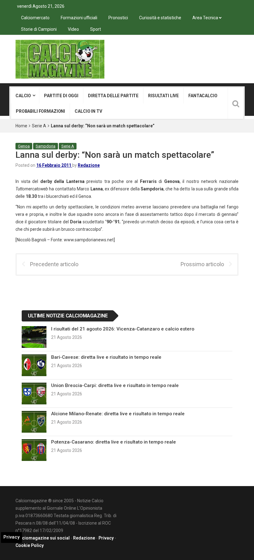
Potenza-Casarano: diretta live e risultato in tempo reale (113, 442)
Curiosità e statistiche (160, 17)
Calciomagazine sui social (42, 537)
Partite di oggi (61, 95)
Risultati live (163, 95)
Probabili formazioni (40, 111)
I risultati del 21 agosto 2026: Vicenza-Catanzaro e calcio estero (122, 329)
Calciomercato (35, 17)
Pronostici (118, 17)
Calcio (23, 95)
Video (73, 29)
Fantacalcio (202, 95)
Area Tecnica (205, 17)
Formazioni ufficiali (79, 17)
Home (21, 125)
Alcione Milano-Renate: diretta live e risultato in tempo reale (118, 414)
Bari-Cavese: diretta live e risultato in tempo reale (106, 357)
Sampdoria (45, 146)
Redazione (89, 165)
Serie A (39, 125)
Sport (95, 29)
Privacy (106, 537)
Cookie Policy (29, 545)
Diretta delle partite (113, 95)
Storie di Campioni (39, 29)
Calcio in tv (88, 111)
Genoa (24, 146)
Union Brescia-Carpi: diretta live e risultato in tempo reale (115, 385)
